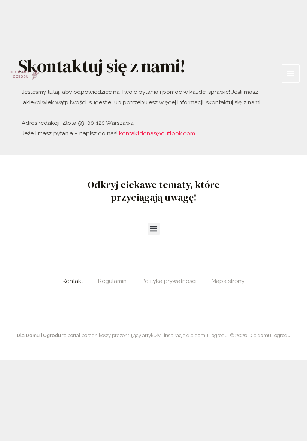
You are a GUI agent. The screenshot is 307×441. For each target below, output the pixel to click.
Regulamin (112, 281)
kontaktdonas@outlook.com (157, 133)
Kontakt (73, 281)
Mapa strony (228, 281)
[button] (154, 229)
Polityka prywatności (169, 281)
